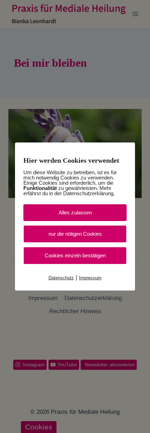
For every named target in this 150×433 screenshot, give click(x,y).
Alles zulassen (75, 212)
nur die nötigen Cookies (75, 234)
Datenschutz (61, 277)
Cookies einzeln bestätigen (75, 255)
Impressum (90, 277)
